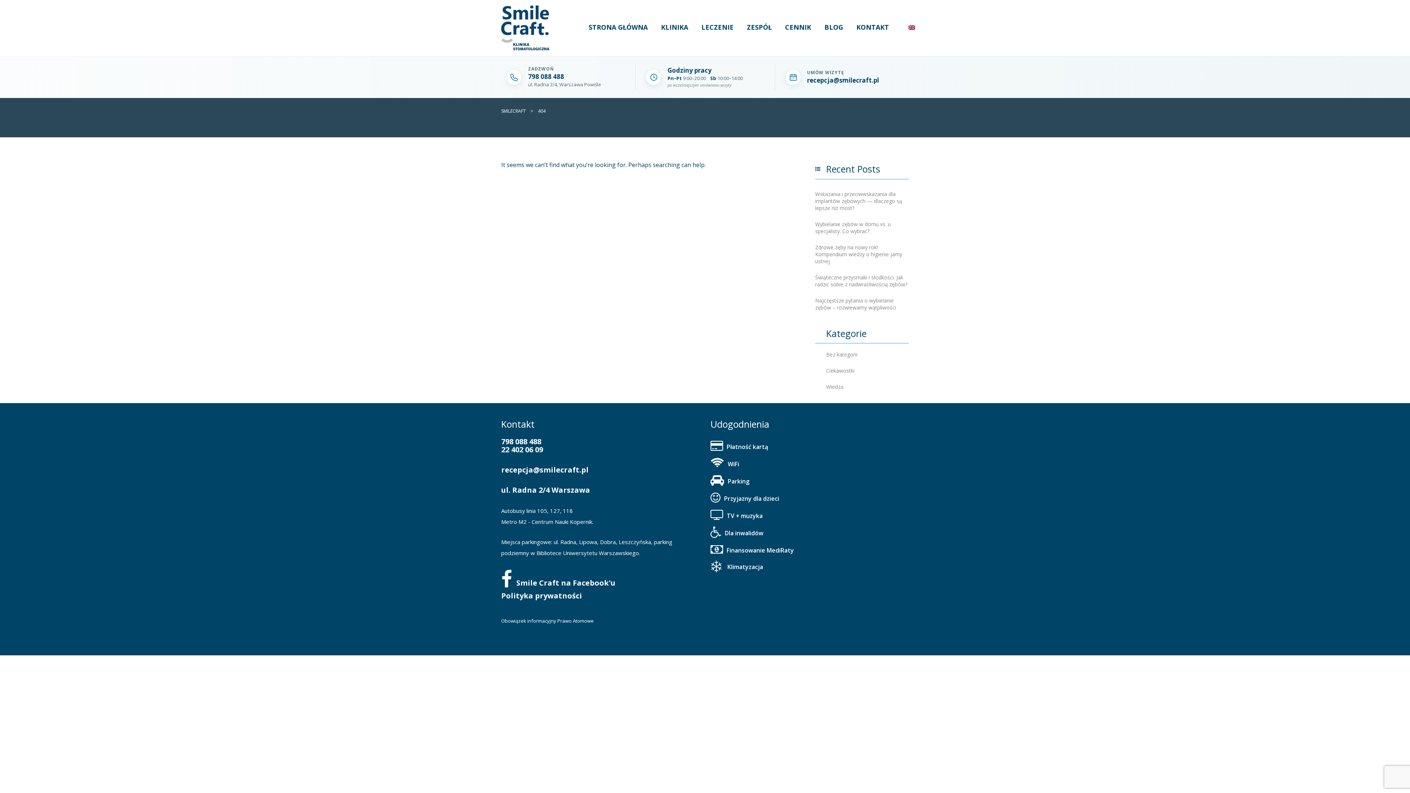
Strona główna (618, 27)
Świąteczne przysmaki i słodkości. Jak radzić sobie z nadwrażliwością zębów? (861, 281)
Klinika (674, 27)
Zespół (759, 27)
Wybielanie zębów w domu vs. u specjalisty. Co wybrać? (853, 228)
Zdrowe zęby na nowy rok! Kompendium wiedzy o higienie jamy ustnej (858, 254)
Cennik (798, 27)
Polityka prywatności (541, 596)
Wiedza (834, 386)
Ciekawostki (840, 370)
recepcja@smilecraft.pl (545, 470)
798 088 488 (521, 441)
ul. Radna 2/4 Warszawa (545, 490)
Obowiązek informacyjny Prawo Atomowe (547, 621)
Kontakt (872, 27)
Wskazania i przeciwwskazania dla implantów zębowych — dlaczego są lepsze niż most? (858, 201)
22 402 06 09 (522, 450)
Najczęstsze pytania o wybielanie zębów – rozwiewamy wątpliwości (855, 304)
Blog (833, 27)
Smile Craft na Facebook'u (565, 583)
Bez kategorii (841, 354)
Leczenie (717, 27)
